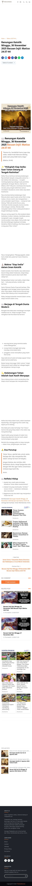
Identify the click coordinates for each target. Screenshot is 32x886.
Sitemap (6, 846)
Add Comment (11, 582)
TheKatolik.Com (21, 884)
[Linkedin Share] (12, 57)
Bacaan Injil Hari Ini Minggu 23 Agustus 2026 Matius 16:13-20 (18, 770)
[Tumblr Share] (15, 57)
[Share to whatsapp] (19, 57)
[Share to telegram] (22, 57)
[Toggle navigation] (29, 2)
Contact (6, 844)
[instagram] (20, 2)
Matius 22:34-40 (13, 759)
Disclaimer (7, 851)
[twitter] (9, 860)
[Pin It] (9, 57)
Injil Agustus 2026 (22, 767)
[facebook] (17, 2)
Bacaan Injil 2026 (14, 767)
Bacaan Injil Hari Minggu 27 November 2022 (12, 634)
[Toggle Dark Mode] (23, 2)
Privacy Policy (8, 849)
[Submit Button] (26, 876)
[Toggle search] (26, 2)
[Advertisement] (16, 85)
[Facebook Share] (2, 57)
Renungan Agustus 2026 (23, 751)
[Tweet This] (6, 57)
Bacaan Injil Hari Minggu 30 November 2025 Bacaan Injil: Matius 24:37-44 (15, 608)
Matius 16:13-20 (13, 751)
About (6, 841)
